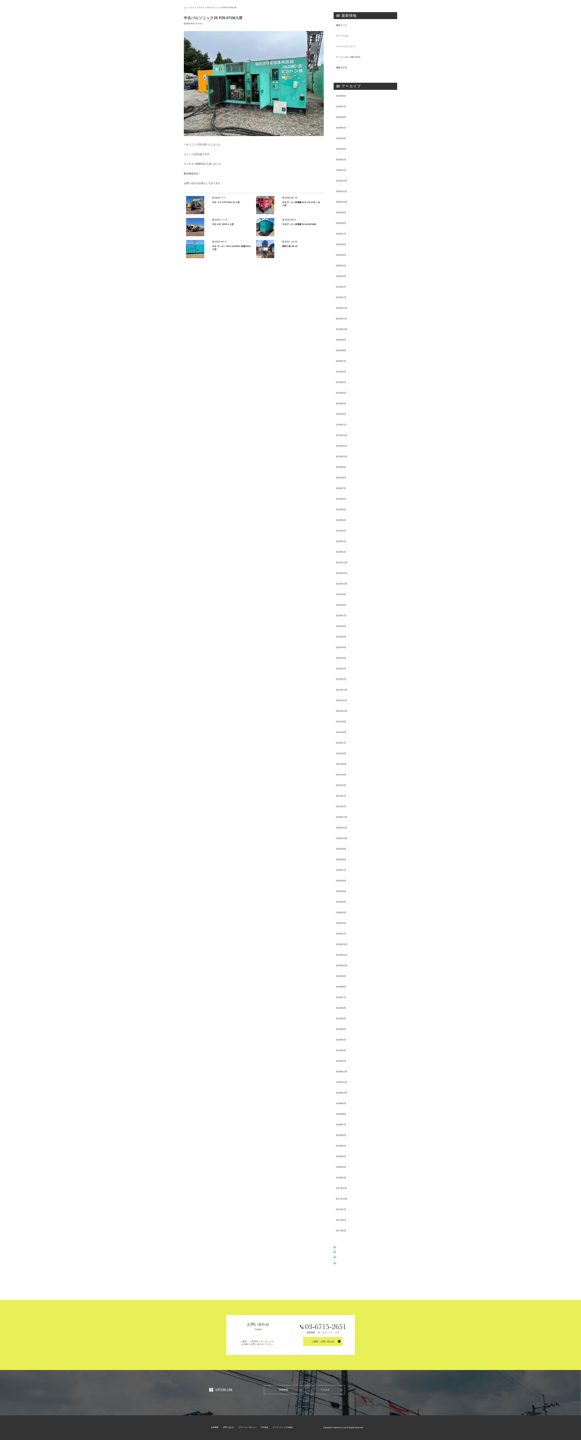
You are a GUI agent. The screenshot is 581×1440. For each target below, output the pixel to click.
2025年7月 (341, 234)
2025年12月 (341, 181)
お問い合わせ (228, 1427)
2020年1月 (341, 933)
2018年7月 (341, 1124)
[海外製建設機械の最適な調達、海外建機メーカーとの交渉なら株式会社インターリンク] (221, 1389)
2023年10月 (341, 456)
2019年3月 (341, 1040)
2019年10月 (341, 965)
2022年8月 (341, 605)
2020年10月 (341, 838)
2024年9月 (341, 340)
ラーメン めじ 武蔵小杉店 (348, 57)
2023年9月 (341, 467)
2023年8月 (341, 477)
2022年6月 (341, 626)
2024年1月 (341, 424)
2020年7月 (341, 870)
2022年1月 (341, 679)
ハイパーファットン (345, 46)
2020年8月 (341, 859)
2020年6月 (341, 880)
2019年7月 (341, 997)
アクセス (325, 1389)
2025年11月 (341, 191)
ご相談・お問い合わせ (322, 1341)
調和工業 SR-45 (289, 246)
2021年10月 (341, 711)
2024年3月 (341, 403)
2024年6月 (341, 371)
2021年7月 (341, 743)
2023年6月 (341, 499)
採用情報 (283, 1389)
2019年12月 (341, 944)
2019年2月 (341, 1050)
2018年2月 (341, 1177)
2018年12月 (341, 1071)
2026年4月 (341, 138)
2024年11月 (341, 318)
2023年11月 (341, 446)
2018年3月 (341, 1167)
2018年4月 (341, 1156)
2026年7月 (341, 106)
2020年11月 (341, 827)
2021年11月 (341, 700)
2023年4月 (341, 520)
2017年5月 (341, 1230)
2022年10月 (341, 584)
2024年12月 (341, 308)
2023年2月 (341, 541)
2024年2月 (341, 414)
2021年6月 (341, 753)
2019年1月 (341, 1061)
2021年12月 (341, 690)
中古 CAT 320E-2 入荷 (223, 224)
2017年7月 (341, 1209)
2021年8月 (341, 732)
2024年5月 (341, 382)
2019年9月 (341, 976)
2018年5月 (341, 1146)
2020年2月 (341, 923)
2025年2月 (341, 287)
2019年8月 (341, 987)
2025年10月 (341, 202)
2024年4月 (341, 393)
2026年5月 (341, 128)
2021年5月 (341, 764)
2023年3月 (341, 530)
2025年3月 (341, 276)
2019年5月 (341, 1018)
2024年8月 (341, 350)
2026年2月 (341, 159)
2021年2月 (341, 796)
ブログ (191, 7)
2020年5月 (341, 891)
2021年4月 (341, 774)
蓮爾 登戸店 (341, 67)
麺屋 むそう (341, 25)
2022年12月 (341, 562)
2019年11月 (341, 955)
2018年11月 (341, 1082)
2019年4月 (341, 1029)
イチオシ (201, 7)
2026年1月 (341, 170)
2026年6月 (341, 117)
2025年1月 (341, 297)
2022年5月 (341, 637)
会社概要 (214, 1427)
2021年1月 (341, 806)
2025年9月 (341, 212)
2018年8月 (341, 1114)
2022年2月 (341, 668)
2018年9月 (341, 1103)
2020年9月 (341, 849)
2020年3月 (341, 912)
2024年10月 (341, 329)
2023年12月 (341, 435)
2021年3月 (341, 785)
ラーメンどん (342, 36)
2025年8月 (341, 223)
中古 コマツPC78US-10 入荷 (226, 202)
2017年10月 (341, 1199)
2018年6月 (341, 1135)
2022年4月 (341, 647)
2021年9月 (341, 721)
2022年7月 (341, 615)
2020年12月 (341, 817)
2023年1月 (341, 552)
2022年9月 (341, 594)
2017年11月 (341, 1188)
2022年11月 (341, 573)
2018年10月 (341, 1093)
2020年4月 (341, 902)
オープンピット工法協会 (283, 1427)
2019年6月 (341, 1008)
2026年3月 (341, 149)
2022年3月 (341, 658)
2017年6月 (341, 1220)
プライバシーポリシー (247, 1427)
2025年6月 (341, 244)
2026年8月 (341, 96)
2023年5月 (341, 509)
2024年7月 (341, 361)
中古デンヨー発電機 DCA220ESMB (299, 224)
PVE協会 (264, 1427)
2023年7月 (341, 488)
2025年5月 (341, 255)
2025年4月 (341, 265)
